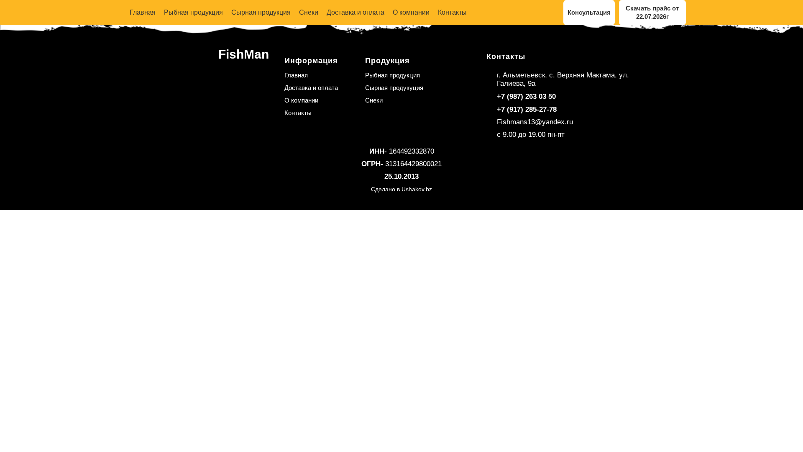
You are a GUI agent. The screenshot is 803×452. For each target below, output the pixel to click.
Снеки (308, 12)
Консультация (589, 12)
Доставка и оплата (355, 12)
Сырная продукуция (394, 87)
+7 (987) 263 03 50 (526, 96)
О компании (411, 12)
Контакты (452, 12)
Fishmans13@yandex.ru (535, 122)
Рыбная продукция (193, 12)
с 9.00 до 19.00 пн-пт (531, 135)
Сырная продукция (261, 12)
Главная (143, 12)
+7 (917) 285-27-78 (527, 109)
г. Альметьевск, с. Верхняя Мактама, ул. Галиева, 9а (563, 79)
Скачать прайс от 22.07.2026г (652, 12)
